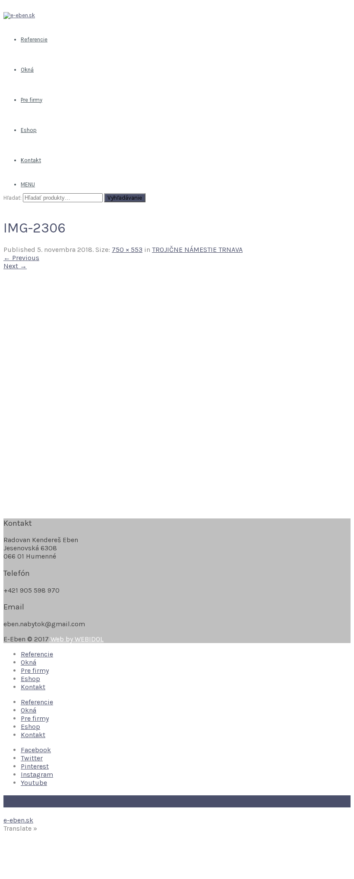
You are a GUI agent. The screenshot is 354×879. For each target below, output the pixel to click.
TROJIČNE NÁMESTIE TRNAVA (197, 249)
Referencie (37, 654)
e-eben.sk (18, 820)
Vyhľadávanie (124, 198)
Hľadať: (12, 198)
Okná (28, 662)
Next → (15, 266)
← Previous (21, 258)
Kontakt (33, 687)
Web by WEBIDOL (76, 639)
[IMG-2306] (165, 506)
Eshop (30, 679)
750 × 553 (127, 249)
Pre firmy (35, 670)
